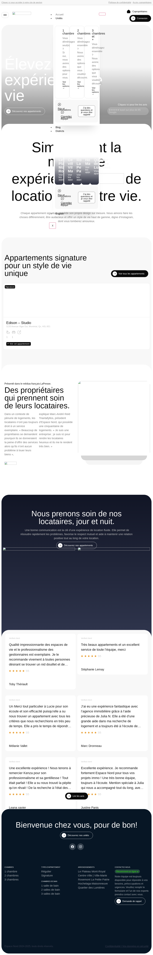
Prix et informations (64, 109)
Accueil (60, 14)
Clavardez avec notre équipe (66, 117)
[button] (10, 286)
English (60, 213)
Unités (59, 18)
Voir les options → (65, 85)
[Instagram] (80, 846)
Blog (58, 127)
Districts (60, 131)
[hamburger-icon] (102, 14)
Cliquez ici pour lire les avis (132, 104)
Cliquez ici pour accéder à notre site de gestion (21, 2)
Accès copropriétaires (142, 2)
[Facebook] (72, 846)
